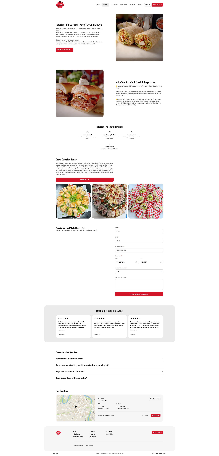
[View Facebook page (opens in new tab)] (54, 453)
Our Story (114, 5)
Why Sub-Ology (78, 437)
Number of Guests (123, 268)
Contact (132, 5)
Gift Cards (123, 5)
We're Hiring (109, 434)
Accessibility (89, 445)
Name (119, 227)
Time (141, 258)
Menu (98, 5)
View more (61, 330)
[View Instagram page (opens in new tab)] (57, 453)
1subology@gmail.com (122, 408)
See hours (145, 415)
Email (119, 237)
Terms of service (78, 445)
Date (116, 258)
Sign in (147, 5)
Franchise (92, 437)
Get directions (154, 399)
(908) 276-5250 (120, 406)
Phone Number (122, 246)
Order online (155, 415)
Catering (105, 5)
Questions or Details (121, 277)
